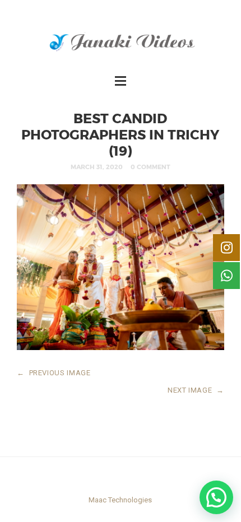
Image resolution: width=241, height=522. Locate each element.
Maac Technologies (120, 500)
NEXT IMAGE (196, 390)
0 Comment (150, 166)
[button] (216, 497)
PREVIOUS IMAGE (54, 373)
